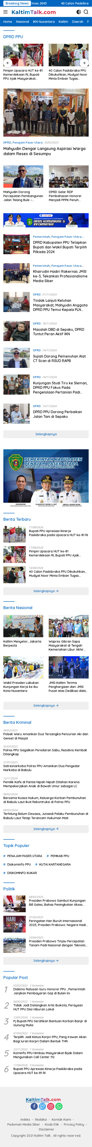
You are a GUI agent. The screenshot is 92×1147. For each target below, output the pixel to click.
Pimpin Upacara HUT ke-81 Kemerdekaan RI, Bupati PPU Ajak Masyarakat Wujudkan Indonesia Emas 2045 (23, 75)
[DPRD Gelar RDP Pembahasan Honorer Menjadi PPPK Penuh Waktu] (69, 176)
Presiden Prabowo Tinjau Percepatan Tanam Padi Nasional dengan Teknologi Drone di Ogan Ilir (58, 943)
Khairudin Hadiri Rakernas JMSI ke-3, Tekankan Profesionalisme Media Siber (60, 276)
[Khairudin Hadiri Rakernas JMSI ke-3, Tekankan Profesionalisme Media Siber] (16, 274)
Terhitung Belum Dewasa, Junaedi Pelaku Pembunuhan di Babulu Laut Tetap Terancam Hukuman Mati (45, 816)
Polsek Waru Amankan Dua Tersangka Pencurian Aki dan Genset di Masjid (45, 736)
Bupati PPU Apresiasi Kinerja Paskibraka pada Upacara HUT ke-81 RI (58, 533)
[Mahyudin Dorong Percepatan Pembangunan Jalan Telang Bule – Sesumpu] (23, 176)
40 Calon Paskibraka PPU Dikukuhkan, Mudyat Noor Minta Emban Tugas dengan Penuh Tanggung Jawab (68, 75)
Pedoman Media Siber (23, 1124)
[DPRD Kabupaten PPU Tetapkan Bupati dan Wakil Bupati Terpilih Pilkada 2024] (16, 245)
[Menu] (6, 12)
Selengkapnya (46, 434)
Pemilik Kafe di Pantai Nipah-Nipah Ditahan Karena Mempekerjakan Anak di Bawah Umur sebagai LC (41, 784)
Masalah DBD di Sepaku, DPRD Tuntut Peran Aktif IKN (58, 331)
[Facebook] (34, 1107)
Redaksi (41, 1120)
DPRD (7, 142)
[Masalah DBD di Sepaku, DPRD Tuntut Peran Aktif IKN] (16, 331)
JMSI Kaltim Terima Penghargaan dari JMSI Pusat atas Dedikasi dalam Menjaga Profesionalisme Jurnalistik (69, 687)
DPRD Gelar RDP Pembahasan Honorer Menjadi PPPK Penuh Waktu (65, 196)
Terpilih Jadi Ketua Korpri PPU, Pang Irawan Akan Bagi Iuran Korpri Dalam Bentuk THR (49, 1039)
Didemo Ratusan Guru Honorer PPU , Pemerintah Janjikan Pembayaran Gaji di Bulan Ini (49, 991)
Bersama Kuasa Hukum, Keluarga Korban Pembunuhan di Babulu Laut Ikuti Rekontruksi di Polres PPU (44, 800)
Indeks (25, 1120)
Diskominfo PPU (19, 864)
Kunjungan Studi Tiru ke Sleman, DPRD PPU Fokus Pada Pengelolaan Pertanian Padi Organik (60, 390)
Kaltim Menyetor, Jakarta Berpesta (22, 643)
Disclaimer (46, 1129)
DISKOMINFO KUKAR (22, 873)
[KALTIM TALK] (33, 12)
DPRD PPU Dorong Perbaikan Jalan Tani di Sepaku (57, 414)
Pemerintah (41, 237)
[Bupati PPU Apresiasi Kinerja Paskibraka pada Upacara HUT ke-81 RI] (14, 534)
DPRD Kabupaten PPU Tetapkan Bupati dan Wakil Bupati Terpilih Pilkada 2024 (60, 247)
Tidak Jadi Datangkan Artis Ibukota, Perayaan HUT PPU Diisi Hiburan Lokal (48, 1007)
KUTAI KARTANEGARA (55, 864)
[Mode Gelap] (78, 12)
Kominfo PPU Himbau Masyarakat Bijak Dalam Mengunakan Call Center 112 (48, 1055)
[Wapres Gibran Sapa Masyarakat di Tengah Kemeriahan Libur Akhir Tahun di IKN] (69, 626)
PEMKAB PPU (60, 856)
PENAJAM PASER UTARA (24, 856)
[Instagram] (50, 1107)
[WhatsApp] (59, 1107)
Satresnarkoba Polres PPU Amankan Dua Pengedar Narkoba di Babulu (41, 768)
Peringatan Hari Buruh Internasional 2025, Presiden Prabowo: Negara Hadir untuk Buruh (58, 923)
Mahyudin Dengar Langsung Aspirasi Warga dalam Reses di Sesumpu (44, 151)
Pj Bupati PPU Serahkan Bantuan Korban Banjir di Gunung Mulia (50, 1023)
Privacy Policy (74, 1124)
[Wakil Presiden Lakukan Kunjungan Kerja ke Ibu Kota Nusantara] (23, 667)
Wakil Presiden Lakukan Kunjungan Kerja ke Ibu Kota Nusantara (21, 687)
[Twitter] (42, 1107)
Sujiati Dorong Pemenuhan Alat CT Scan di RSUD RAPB (59, 358)
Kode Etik (52, 1124)
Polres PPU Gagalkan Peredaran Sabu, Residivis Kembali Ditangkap (45, 752)
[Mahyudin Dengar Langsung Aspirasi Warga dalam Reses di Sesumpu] (46, 113)
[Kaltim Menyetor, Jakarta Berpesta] (23, 626)
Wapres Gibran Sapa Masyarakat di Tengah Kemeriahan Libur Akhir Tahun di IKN (66, 645)
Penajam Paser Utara (28, 142)
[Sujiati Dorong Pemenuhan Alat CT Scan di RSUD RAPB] (16, 358)
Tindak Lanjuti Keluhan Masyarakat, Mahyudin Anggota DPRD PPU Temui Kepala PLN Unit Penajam (60, 307)
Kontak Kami (61, 1120)
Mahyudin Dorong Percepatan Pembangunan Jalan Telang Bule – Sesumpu (23, 196)
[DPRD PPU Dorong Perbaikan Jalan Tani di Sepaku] (16, 414)
